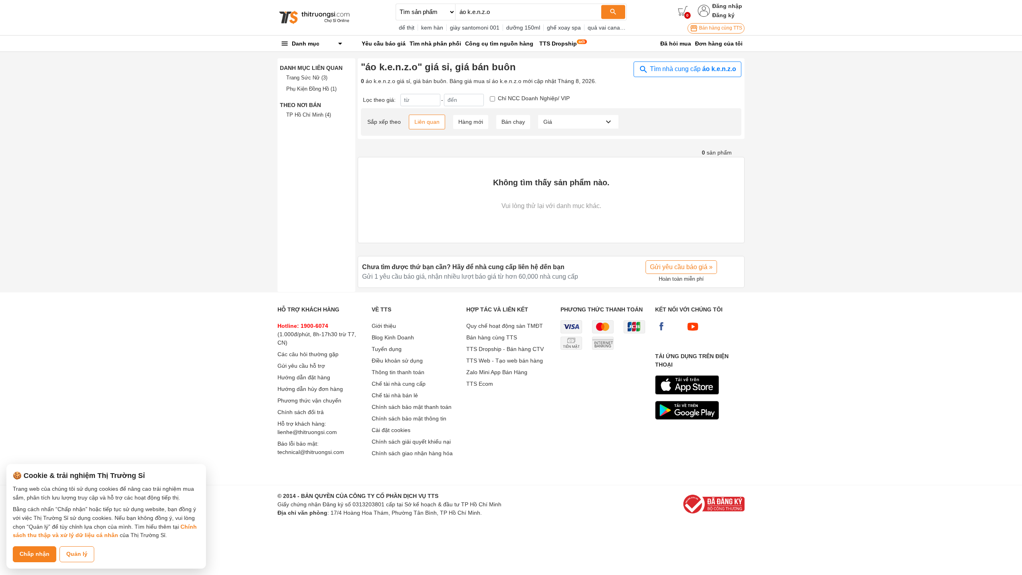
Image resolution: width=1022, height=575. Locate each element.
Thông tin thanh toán (398, 372)
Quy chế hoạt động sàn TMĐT (504, 326)
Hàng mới (470, 122)
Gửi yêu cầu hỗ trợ (301, 366)
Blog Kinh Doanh (393, 337)
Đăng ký (723, 15)
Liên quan (427, 122)
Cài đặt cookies (391, 430)
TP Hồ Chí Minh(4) (308, 115)
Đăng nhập (727, 6)
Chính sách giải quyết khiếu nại (411, 441)
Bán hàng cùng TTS (720, 28)
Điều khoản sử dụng (397, 360)
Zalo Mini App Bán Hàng (496, 372)
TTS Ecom (479, 384)
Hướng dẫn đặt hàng (303, 377)
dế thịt (406, 27)
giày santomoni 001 (474, 27)
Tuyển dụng (387, 349)
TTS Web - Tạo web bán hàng (504, 360)
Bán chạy (513, 122)
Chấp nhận (35, 554)
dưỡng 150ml (523, 27)
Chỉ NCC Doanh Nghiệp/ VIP (534, 98)
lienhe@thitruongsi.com (307, 432)
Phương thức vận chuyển (309, 400)
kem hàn (432, 27)
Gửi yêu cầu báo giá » (681, 267)
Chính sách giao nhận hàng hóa (412, 453)
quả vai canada (607, 27)
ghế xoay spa (564, 27)
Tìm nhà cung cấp (692, 68)
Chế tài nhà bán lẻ (395, 395)
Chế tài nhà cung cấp (399, 384)
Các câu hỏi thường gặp (308, 354)
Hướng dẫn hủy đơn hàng (310, 389)
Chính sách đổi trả (300, 412)
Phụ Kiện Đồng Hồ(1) (311, 89)
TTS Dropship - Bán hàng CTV (505, 349)
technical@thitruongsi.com (310, 452)
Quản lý (76, 554)
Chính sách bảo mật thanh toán (412, 407)
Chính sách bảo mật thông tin (409, 418)
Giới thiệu (384, 326)
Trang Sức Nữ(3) (306, 78)
